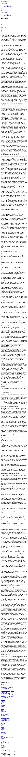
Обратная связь (7, 6)
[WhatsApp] (9, 750)
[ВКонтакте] (1, 750)
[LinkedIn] (7, 750)
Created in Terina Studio (6, 755)
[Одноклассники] (3, 750)
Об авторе (5, 5)
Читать (5, 3)
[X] (5, 750)
